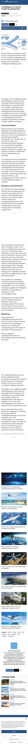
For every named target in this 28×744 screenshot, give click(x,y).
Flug (9, 634)
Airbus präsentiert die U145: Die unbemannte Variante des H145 (10, 607)
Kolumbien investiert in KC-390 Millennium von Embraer (17, 704)
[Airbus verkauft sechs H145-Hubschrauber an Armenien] (14, 558)
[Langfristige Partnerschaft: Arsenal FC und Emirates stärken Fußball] (5, 697)
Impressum (20, 742)
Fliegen (4, 634)
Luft (19, 634)
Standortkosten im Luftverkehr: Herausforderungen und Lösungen (18, 689)
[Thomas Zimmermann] (2, 21)
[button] (26, 719)
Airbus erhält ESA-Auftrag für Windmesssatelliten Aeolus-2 (10, 547)
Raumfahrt (11, 636)
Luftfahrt (4, 636)
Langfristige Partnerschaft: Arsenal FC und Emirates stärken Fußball (18, 697)
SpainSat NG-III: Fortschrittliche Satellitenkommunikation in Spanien (12, 487)
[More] (16, 24)
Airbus (14, 632)
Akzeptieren (14, 731)
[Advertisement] (14, 82)
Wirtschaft (5, 13)
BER (19, 632)
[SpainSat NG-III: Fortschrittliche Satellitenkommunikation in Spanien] (14, 479)
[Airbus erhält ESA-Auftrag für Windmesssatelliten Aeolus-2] (14, 538)
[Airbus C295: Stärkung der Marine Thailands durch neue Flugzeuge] (14, 618)
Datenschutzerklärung (12, 742)
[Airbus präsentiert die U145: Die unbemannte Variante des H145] (14, 598)
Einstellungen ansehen (14, 739)
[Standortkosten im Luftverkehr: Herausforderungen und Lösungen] (5, 690)
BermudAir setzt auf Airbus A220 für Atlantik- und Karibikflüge (12, 507)
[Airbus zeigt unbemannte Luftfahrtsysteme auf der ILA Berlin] (14, 578)
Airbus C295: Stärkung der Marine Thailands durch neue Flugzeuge (11, 627)
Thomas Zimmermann (12, 21)
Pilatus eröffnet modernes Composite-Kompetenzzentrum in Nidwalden (18, 682)
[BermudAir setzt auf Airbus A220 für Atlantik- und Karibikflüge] (14, 498)
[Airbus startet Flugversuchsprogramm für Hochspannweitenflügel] (14, 518)
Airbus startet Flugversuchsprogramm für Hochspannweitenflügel (13, 527)
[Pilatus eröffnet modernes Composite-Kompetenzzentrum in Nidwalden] (5, 682)
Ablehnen (14, 735)
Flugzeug (13, 634)
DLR (23, 632)
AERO (9, 632)
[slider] (10, 28)
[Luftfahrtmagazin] (10, 1)
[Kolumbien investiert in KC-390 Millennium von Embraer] (5, 704)
